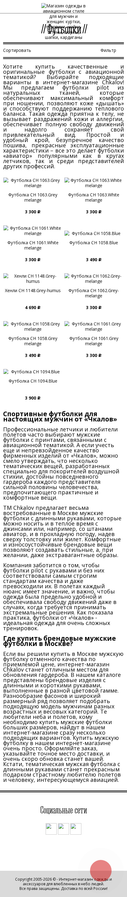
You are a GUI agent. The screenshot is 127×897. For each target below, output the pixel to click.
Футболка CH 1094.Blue (33, 381)
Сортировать (17, 50)
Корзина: (118, 8)
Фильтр (108, 50)
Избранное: (108, 8)
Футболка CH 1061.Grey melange (93, 340)
